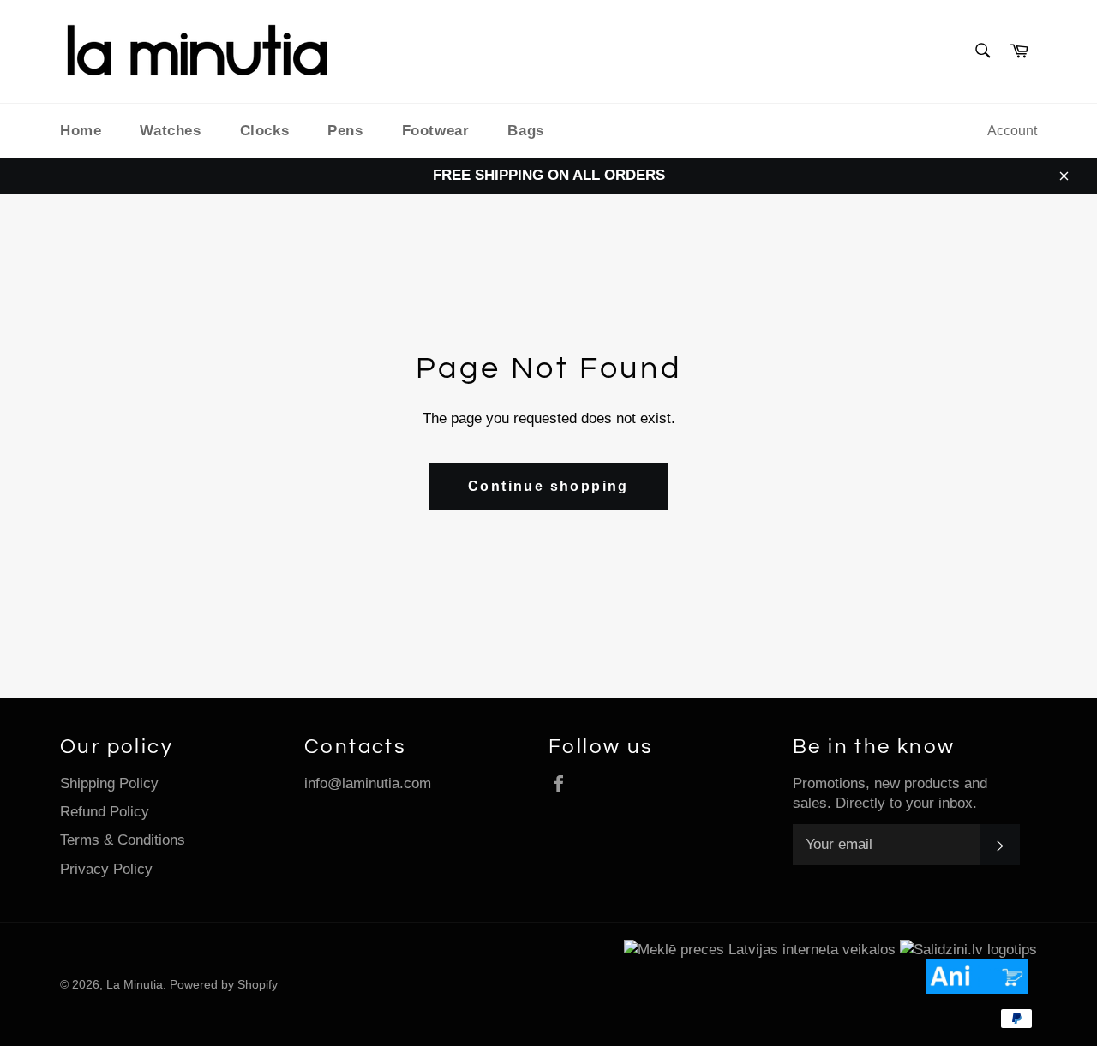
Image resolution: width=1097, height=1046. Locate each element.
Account (1012, 130)
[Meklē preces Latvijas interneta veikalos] (760, 949)
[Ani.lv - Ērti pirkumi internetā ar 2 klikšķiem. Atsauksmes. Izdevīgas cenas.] (981, 989)
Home (80, 131)
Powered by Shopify (224, 984)
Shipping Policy (109, 783)
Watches (170, 131)
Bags (525, 131)
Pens (345, 131)
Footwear (436, 131)
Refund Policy (104, 812)
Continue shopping (548, 486)
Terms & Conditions (122, 840)
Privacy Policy (106, 869)
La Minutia (134, 984)
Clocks (265, 131)
